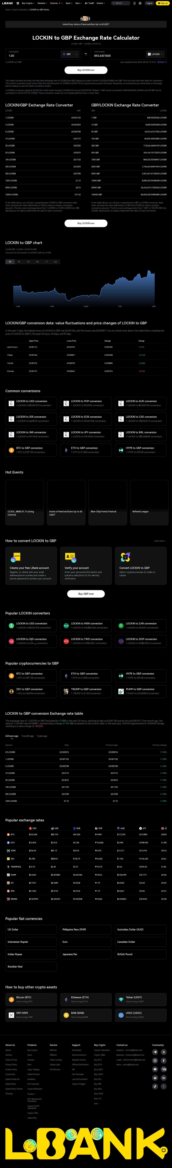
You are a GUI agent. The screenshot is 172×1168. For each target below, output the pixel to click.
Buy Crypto (28, 3)
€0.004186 (77, 875)
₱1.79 (97, 883)
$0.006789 (121, 875)
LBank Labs (55, 1065)
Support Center (79, 1060)
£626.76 (164, 859)
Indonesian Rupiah (18, 941)
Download (76, 1050)
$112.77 (120, 851)
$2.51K (54, 843)
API (73, 1069)
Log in (149, 3)
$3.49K (120, 843)
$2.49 (53, 867)
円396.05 (143, 867)
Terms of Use (11, 1060)
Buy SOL (98, 1079)
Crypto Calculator (20, 10)
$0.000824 (121, 899)
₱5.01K (98, 851)
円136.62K (143, 859)
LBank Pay (32, 1118)
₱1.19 (97, 891)
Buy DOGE (98, 1094)
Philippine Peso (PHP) (74, 929)
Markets (43, 3)
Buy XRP (97, 1084)
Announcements (79, 1055)
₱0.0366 (98, 899)
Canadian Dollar (126, 941)
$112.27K (121, 835)
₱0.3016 (98, 875)
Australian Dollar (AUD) (130, 929)
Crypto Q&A (99, 1055)
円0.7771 (143, 875)
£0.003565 (165, 875)
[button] (76, 53)
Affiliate (53, 1055)
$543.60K (33, 835)
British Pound (124, 954)
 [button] (114, 3)
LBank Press (10, 1084)
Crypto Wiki (33, 1113)
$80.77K (54, 835)
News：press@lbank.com (128, 1065)
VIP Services (55, 1069)
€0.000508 (77, 899)
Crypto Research (35, 1089)
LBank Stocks (34, 1074)
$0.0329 (32, 875)
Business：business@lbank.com (130, 1055)
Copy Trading (33, 1069)
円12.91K (143, 851)
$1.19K (120, 859)
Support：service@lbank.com (129, 1050)
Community (10, 1074)
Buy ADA (98, 1089)
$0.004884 (55, 875)
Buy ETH (98, 1065)
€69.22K (76, 835)
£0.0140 (164, 891)
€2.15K (76, 843)
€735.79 (76, 859)
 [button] (127, 3)
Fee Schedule (78, 1074)
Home (7, 10)
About (8, 1050)
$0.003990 (33, 899)
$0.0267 (120, 891)
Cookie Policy (11, 1069)
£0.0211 (164, 883)
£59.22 (164, 851)
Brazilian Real (15, 966)
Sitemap (9, 1094)
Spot (69, 3)
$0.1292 (32, 891)
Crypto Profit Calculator (33, 1107)
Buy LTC (97, 1098)
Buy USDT (98, 1069)
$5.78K (32, 859)
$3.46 (119, 867)
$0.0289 (54, 883)
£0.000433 (165, 899)
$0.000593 (55, 899)
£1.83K (164, 843)
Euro (65, 941)
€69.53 (76, 851)
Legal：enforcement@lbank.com (131, 1060)
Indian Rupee (15, 954)
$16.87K (32, 843)
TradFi (91, 3)
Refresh (162, 62)
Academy (31, 1079)
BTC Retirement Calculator (35, 1100)
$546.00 (32, 851)
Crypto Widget (78, 1084)
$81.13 (54, 851)
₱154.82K (99, 843)
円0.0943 (143, 899)
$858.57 (54, 859)
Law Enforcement (80, 1079)
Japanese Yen (69, 954)
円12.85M (143, 835)
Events (101, 3)
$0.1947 (32, 883)
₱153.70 (98, 867)
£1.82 (163, 867)
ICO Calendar (33, 1084)
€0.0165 (76, 891)
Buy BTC (98, 1060)
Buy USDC (98, 1074)
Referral (53, 1050)
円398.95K (143, 843)
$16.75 (32, 867)
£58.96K (164, 835)
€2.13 (75, 867)
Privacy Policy (11, 1065)
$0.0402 (120, 883)
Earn (79, 3)
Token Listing (56, 1060)
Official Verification (80, 1065)
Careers (8, 1055)
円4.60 (142, 883)
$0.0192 (54, 891)
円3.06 (142, 891)
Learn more (160, 541)
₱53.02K (98, 859)
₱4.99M (98, 835)
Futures (56, 3)
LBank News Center (14, 1089)
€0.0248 (76, 883)
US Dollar (13, 929)
